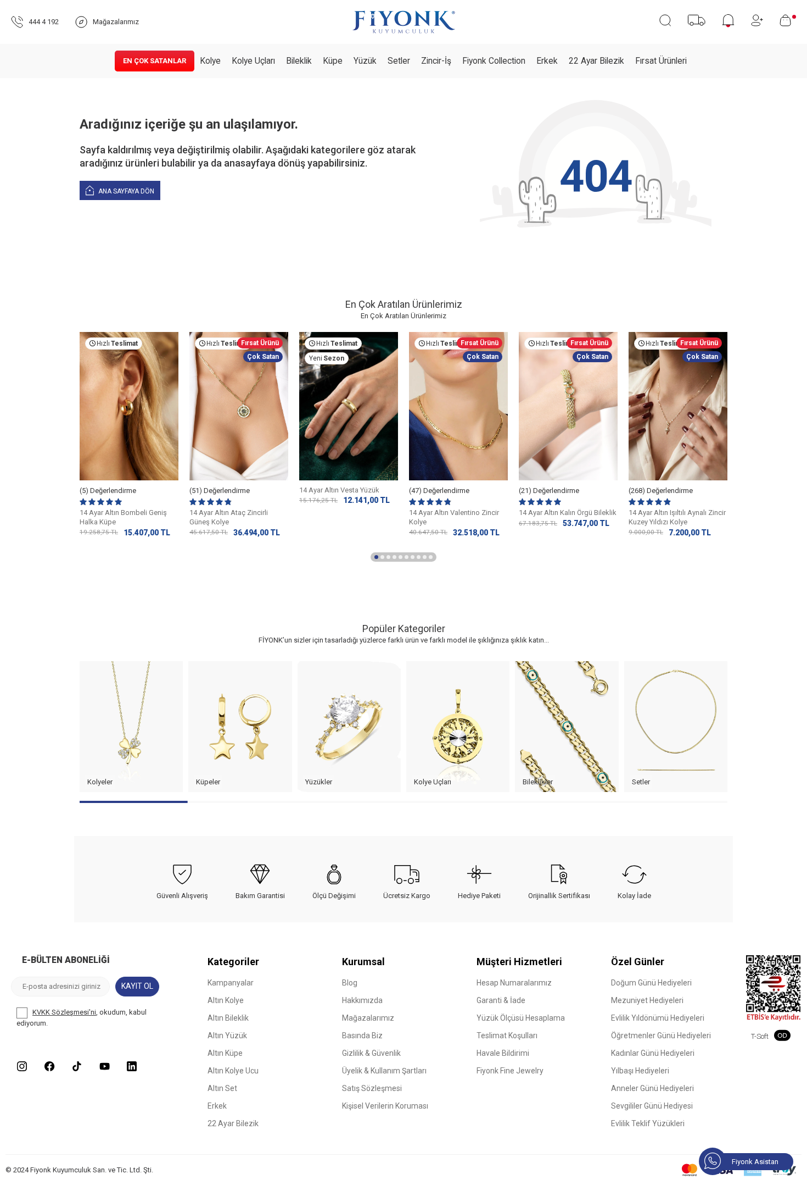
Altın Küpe (225, 1053)
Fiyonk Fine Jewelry (510, 1070)
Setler (399, 61)
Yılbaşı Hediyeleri (640, 1070)
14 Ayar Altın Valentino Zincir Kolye (454, 517)
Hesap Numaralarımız (514, 982)
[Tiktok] (77, 1066)
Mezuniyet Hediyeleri (647, 1000)
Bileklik (299, 61)
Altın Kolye (226, 1000)
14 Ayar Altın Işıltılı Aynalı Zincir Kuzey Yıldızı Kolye (677, 517)
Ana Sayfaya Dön (125, 191)
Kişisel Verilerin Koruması (385, 1105)
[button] (376, 557)
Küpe (333, 61)
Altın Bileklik (228, 1018)
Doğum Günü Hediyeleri (651, 982)
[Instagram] (22, 1066)
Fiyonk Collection (493, 61)
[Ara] (665, 20)
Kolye (210, 61)
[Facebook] (49, 1066)
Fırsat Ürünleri (661, 61)
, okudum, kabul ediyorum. (81, 1017)
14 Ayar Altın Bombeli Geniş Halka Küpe (123, 517)
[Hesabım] (757, 20)
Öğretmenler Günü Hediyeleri (661, 1035)
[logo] (403, 21)
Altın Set (222, 1088)
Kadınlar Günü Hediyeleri (652, 1053)
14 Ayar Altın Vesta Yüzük (339, 490)
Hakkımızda (362, 1000)
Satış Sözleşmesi (372, 1088)
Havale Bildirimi (503, 1053)
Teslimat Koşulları (507, 1035)
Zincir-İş (436, 61)
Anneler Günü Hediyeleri (652, 1088)
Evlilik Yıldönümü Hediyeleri (657, 1018)
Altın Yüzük (227, 1035)
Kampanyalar (231, 982)
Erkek (547, 61)
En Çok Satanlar (154, 61)
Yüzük (365, 61)
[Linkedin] (132, 1066)
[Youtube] (104, 1066)
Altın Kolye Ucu (233, 1070)
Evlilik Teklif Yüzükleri (648, 1123)
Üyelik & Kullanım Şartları (384, 1070)
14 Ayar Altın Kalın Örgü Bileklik (568, 512)
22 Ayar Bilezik (596, 61)
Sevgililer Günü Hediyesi (652, 1105)
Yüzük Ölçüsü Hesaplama (521, 1018)
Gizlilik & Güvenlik (371, 1053)
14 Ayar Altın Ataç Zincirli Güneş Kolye (228, 517)
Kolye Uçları (253, 61)
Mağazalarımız (368, 1018)
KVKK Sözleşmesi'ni (64, 1012)
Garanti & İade (501, 1000)
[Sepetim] (788, 20)
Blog (349, 982)
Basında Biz (362, 1035)
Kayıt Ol (137, 986)
